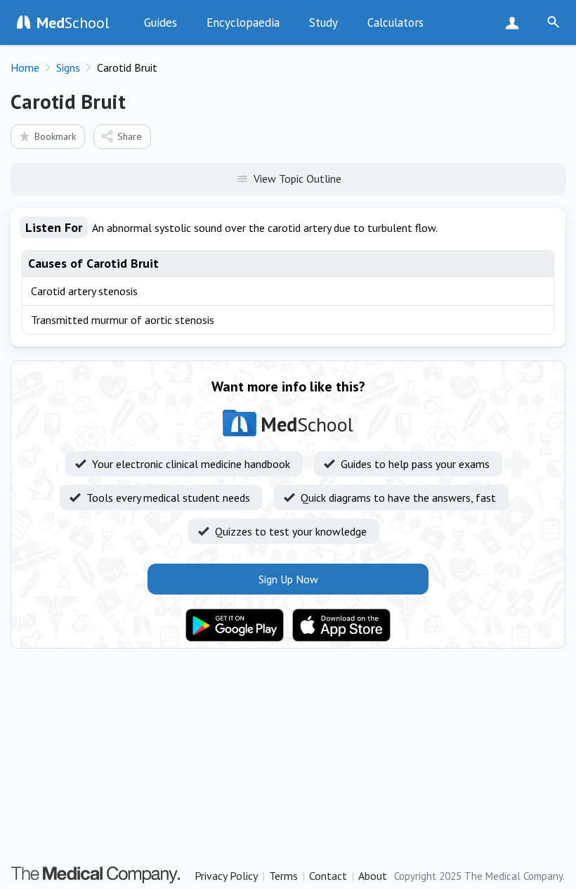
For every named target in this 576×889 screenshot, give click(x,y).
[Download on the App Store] (341, 625)
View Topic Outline (297, 178)
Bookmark (55, 136)
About (372, 876)
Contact (328, 876)
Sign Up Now (515, 22)
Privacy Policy (226, 876)
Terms (283, 876)
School (73, 22)
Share (129, 136)
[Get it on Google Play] (234, 625)
